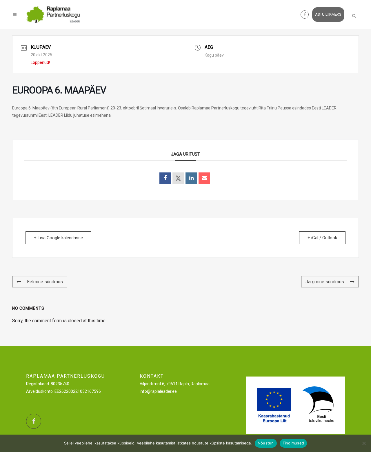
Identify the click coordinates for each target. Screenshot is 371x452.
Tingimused (293, 443)
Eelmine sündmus (45, 281)
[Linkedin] (191, 178)
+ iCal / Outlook (322, 237)
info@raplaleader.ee (158, 391)
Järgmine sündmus (324, 281)
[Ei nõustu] (364, 443)
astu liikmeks (328, 14)
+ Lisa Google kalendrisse (58, 237)
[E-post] (204, 178)
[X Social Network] (178, 178)
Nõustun (266, 443)
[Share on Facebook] (165, 178)
